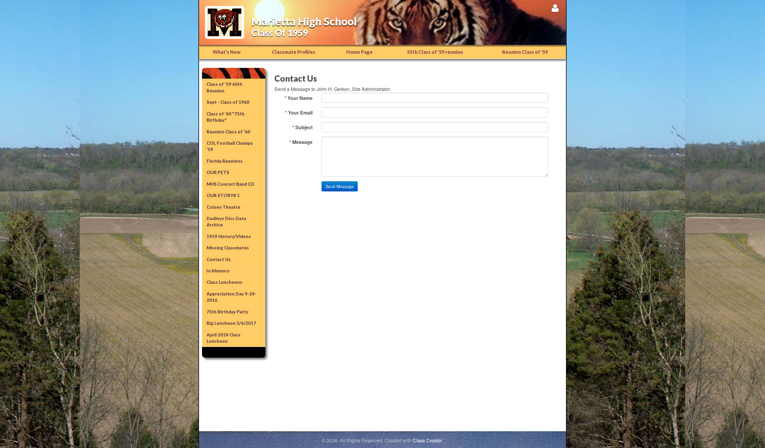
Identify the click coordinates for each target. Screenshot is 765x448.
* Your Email (299, 112)
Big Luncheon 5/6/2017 (231, 323)
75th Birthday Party (227, 311)
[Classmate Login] (555, 8)
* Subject (302, 127)
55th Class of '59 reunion (435, 52)
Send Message (339, 186)
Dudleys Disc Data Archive (226, 221)
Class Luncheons (224, 282)
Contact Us (218, 259)
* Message (301, 141)
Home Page (359, 52)
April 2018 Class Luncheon (223, 338)
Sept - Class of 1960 (227, 102)
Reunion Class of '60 (228, 131)
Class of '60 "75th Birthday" (225, 117)
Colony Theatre (223, 207)
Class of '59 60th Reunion (224, 87)
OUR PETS (217, 172)
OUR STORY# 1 (223, 195)
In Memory (218, 270)
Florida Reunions (224, 161)
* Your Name (298, 98)
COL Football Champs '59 (229, 146)
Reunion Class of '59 (525, 52)
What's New (227, 52)
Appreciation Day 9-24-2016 (231, 297)
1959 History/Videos (228, 236)
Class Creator (427, 440)
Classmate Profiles (293, 52)
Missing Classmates (227, 247)
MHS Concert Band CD (230, 184)
